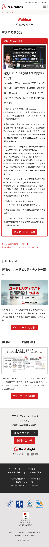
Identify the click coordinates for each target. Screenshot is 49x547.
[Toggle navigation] (44, 6)
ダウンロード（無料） (24, 327)
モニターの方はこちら (33, 2)
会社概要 (31, 468)
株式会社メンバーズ (24, 482)
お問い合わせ (24, 440)
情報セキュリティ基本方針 (16, 532)
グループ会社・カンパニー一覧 (24, 485)
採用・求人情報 (14, 472)
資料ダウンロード (24, 433)
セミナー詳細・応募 (24, 231)
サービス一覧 (14, 468)
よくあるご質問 (35, 472)
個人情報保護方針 (32, 532)
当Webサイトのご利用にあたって (24, 536)
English (43, 2)
